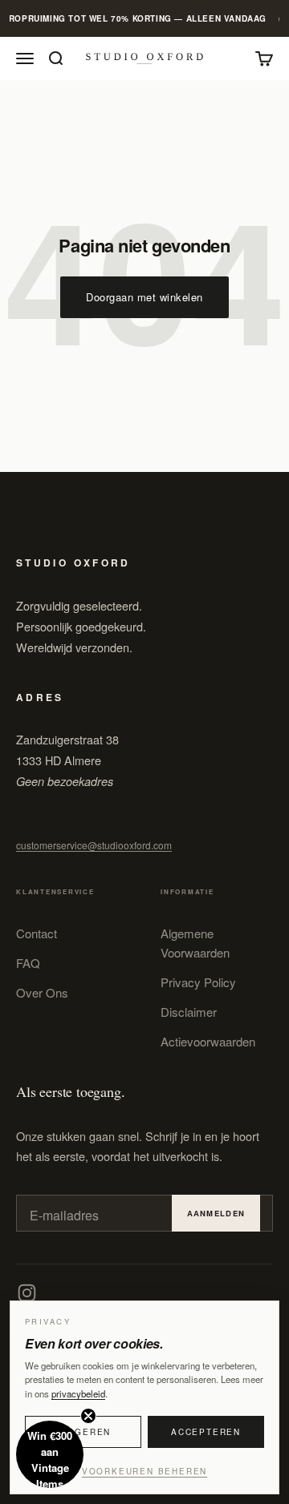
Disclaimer (189, 1011)
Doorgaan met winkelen (144, 296)
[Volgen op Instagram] (27, 1293)
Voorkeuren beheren (144, 1471)
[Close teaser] (88, 1416)
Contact (36, 933)
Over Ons (42, 992)
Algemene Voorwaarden (195, 943)
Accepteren (206, 1431)
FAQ (28, 962)
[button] (49, 1454)
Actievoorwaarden (208, 1041)
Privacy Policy (198, 982)
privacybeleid (78, 1393)
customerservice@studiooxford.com (94, 845)
